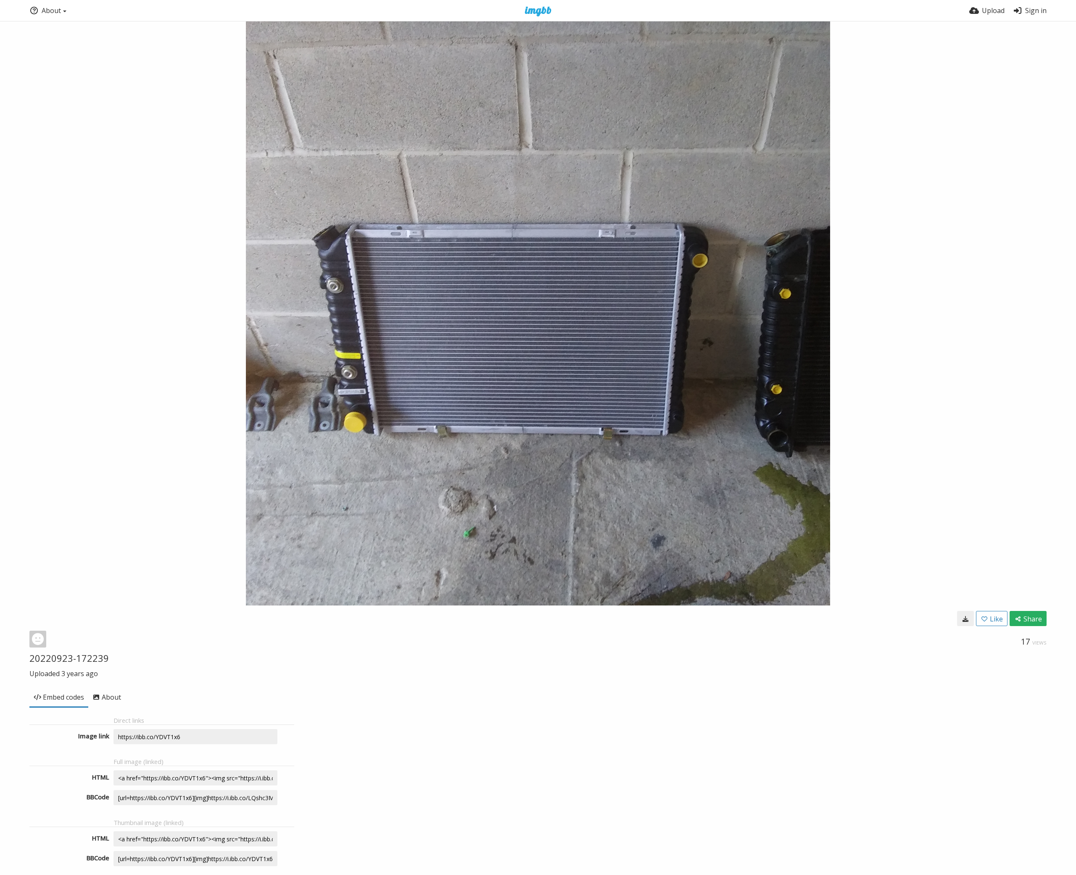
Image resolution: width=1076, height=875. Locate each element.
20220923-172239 (69, 658)
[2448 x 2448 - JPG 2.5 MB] (965, 618)
